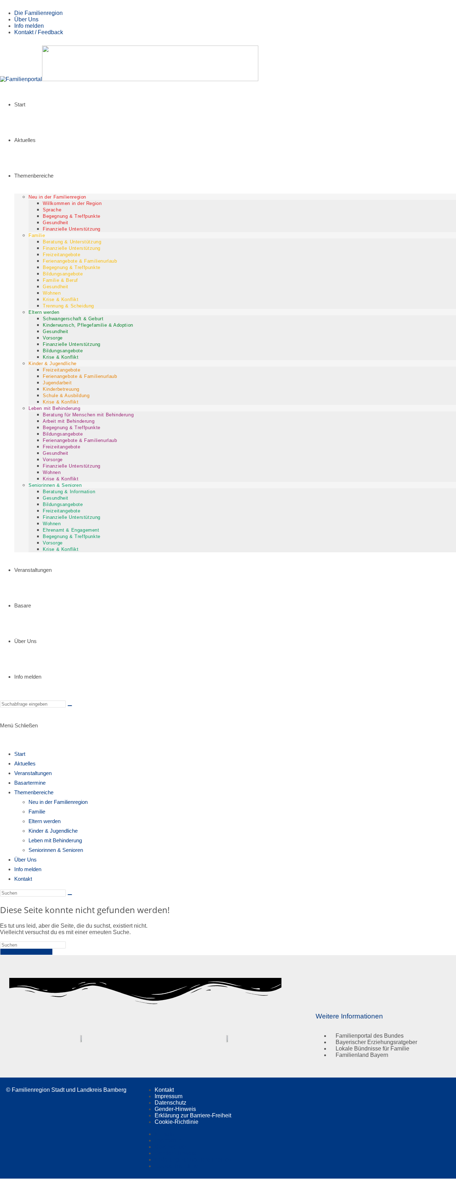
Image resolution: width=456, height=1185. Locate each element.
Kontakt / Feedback (38, 32)
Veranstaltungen (33, 773)
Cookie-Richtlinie (176, 1122)
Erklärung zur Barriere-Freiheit (193, 1115)
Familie (36, 812)
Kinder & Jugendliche (53, 831)
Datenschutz (170, 1103)
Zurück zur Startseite (26, 952)
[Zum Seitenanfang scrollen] (2, 1182)
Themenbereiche (33, 792)
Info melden (29, 26)
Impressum (168, 1096)
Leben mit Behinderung (55, 840)
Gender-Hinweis (175, 1109)
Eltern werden (44, 821)
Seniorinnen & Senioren (55, 850)
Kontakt (23, 879)
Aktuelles (25, 763)
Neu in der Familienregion (58, 802)
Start (19, 754)
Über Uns (26, 19)
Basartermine (30, 783)
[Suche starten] (69, 705)
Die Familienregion (38, 13)
